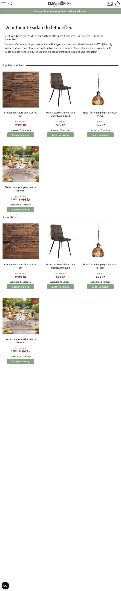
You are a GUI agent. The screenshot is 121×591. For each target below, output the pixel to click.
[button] (3, 4)
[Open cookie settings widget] (5, 585)
